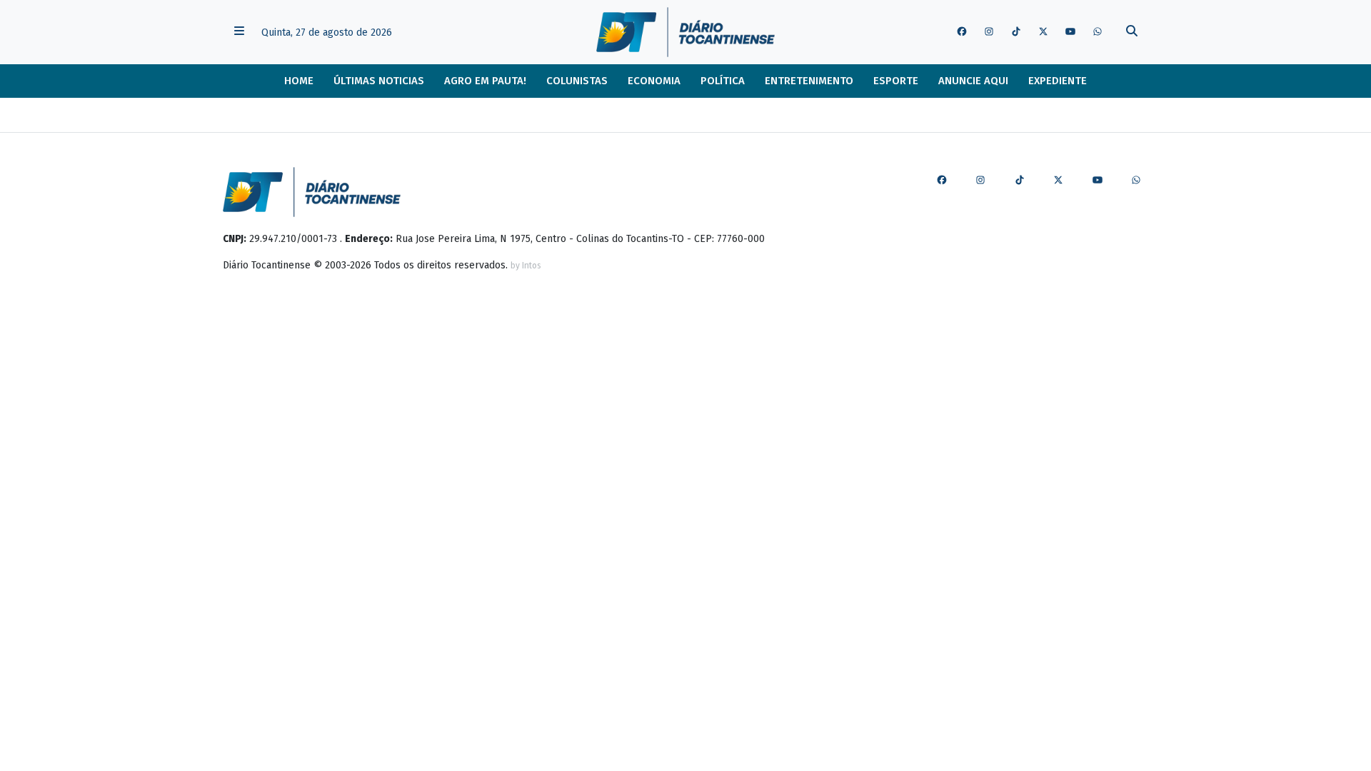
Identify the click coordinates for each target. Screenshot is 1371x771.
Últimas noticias (378, 80)
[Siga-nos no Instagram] (989, 32)
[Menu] (239, 32)
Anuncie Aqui (973, 80)
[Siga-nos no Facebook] (962, 32)
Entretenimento (809, 80)
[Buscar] (1131, 32)
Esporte (895, 80)
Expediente (1057, 80)
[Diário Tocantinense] (685, 32)
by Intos (526, 266)
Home (298, 80)
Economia (654, 80)
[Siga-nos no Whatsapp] (1097, 32)
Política (722, 80)
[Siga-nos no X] (1043, 32)
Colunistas (577, 80)
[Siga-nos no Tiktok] (1016, 32)
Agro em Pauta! (485, 80)
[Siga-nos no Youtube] (1070, 32)
